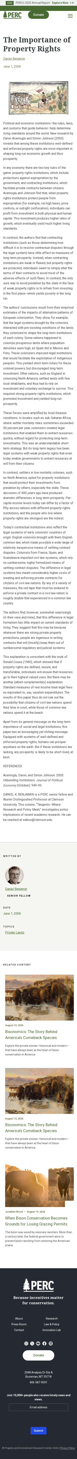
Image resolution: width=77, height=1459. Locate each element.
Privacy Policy (67, 1448)
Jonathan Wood (14, 1211)
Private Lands (14, 932)
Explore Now (60, 2)
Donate (38, 1355)
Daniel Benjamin (14, 59)
